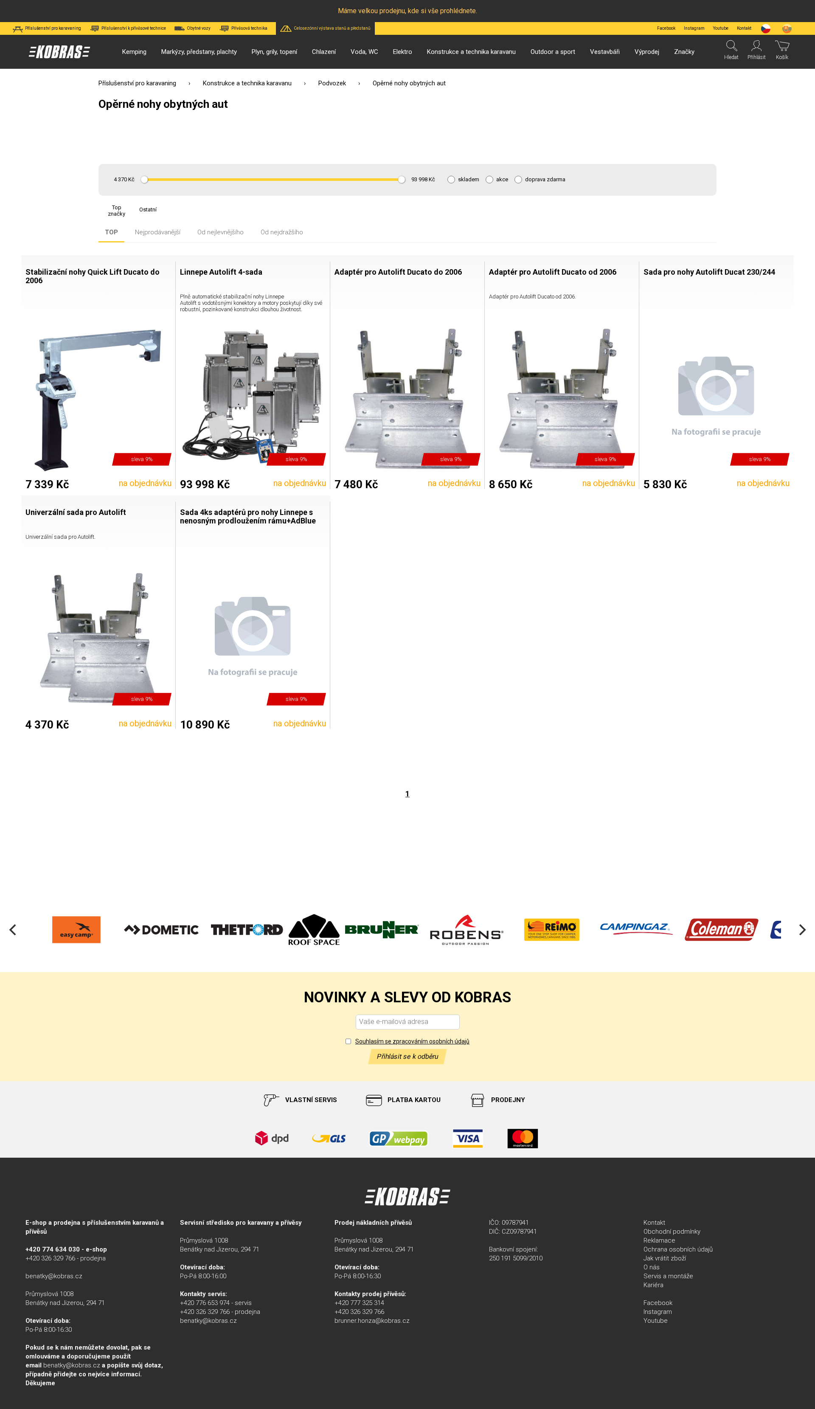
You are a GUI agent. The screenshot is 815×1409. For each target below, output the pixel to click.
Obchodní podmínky (672, 1231)
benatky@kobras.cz (53, 1276)
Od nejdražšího (282, 232)
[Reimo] (476, 929)
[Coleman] (646, 929)
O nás (652, 1267)
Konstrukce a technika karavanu (247, 83)
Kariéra (653, 1285)
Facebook (666, 28)
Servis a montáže (668, 1276)
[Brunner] (306, 929)
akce (502, 180)
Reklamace (659, 1240)
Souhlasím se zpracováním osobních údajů (412, 1041)
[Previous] (13, 929)
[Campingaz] (561, 929)
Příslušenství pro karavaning (137, 83)
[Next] (801, 929)
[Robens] (391, 929)
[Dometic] (86, 929)
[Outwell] (731, 929)
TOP (111, 232)
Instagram (694, 28)
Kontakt (654, 1222)
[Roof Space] (239, 929)
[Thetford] (171, 929)
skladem (468, 180)
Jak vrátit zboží (665, 1258)
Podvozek (332, 83)
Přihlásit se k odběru (407, 1056)
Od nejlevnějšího (220, 232)
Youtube (720, 28)
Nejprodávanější (157, 232)
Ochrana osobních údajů (678, 1249)
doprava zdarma (545, 180)
